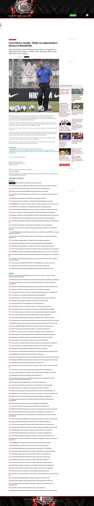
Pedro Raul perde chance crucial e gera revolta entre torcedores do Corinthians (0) (30, 306)
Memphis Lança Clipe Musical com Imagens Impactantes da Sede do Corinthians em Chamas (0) (33, 286)
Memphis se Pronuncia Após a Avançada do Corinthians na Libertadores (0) (28, 300)
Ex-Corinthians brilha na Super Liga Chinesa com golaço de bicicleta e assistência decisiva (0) (33, 185)
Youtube (25, 15)
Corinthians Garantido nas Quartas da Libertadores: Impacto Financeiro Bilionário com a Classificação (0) (31, 484)
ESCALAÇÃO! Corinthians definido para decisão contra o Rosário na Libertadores (64, 158)
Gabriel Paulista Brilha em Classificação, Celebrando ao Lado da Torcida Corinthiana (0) (31, 435)
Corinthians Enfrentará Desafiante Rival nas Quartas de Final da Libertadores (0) (29, 456)
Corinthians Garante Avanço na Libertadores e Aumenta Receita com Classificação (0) (30, 385)
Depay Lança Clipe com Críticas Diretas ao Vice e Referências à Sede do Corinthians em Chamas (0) (34, 279)
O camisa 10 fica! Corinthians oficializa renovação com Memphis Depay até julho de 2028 (65, 128)
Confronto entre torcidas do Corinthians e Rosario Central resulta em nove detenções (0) (31, 424)
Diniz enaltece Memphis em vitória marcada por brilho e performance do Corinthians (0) (31, 468)
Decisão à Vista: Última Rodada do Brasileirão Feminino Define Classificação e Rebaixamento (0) (33, 351)
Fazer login (73, 15)
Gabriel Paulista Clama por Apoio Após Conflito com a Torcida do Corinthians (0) (29, 328)
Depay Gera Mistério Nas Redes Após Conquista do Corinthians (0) (26, 362)
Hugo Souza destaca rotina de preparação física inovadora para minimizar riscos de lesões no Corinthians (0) (32, 415)
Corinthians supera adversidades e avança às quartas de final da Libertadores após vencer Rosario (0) (34, 474)
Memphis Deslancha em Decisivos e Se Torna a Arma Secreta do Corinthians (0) (29, 265)
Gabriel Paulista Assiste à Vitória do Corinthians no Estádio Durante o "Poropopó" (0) (30, 430)
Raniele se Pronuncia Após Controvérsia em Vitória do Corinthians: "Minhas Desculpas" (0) (32, 390)
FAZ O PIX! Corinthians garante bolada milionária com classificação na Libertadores (64, 143)
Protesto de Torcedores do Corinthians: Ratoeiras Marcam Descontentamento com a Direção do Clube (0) (33, 228)
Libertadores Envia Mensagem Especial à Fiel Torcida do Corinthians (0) (27, 382)
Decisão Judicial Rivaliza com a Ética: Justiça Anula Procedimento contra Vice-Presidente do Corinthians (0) (32, 283)
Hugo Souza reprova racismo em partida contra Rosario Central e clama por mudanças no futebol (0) (33, 366)
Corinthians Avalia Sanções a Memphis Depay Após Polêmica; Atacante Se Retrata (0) (30, 225)
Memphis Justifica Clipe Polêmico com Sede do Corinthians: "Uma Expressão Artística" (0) (32, 246)
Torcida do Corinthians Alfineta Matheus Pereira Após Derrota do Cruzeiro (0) (28, 191)
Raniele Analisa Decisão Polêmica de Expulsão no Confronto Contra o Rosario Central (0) (31, 317)
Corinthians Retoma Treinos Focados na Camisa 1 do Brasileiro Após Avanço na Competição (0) (33, 292)
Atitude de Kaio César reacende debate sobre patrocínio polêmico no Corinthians (76, 127)
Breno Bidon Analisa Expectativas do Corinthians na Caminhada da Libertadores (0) (30, 432)
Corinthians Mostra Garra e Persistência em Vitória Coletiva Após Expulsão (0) (29, 459)
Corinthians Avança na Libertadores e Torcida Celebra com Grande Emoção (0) (29, 470)
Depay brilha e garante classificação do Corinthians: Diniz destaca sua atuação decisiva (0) (32, 451)
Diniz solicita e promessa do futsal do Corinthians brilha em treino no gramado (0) (30, 314)
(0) (27, 198)
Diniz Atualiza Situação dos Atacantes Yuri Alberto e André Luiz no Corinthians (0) (29, 454)
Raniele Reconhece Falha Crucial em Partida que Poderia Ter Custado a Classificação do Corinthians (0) (31, 400)
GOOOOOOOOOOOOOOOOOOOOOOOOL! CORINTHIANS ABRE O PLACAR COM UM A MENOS (77, 98)
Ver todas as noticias (64, 164)
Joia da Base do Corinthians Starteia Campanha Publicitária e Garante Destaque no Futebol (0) (33, 342)
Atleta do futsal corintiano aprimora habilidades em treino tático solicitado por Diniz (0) (31, 268)
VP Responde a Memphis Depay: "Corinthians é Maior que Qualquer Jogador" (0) (29, 240)
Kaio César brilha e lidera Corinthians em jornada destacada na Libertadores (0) (29, 188)
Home (9, 15)
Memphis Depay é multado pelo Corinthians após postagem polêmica (25, 148)
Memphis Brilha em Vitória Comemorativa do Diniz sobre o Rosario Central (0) (28, 445)
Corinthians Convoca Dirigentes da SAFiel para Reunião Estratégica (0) (27, 295)
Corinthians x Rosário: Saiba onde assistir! (64, 93)
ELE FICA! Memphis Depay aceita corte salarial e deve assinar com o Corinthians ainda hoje (77, 159)
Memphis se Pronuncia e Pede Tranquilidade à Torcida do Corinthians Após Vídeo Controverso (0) (33, 215)
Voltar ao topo (47, 503)
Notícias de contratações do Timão (17, 163)
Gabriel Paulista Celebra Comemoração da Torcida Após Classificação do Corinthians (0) (31, 465)
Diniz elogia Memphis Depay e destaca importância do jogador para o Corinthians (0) (30, 448)
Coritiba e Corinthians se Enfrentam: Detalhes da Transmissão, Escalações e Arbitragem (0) (32, 212)
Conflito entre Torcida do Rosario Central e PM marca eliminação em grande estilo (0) (30, 462)
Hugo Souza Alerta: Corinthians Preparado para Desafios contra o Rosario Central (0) (30, 345)
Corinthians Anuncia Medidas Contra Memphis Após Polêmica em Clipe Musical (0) (30, 206)
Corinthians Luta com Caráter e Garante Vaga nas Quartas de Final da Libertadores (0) (30, 369)
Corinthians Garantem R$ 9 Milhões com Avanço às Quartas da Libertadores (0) (29, 477)
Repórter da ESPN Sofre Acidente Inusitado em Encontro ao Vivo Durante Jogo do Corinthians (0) (33, 359)
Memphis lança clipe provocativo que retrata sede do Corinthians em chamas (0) (29, 289)
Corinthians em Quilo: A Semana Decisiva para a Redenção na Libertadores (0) (29, 406)
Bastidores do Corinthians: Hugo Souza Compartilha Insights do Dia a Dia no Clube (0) (31, 337)
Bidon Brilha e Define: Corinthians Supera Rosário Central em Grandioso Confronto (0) (31, 480)
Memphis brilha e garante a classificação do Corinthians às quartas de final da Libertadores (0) (33, 490)
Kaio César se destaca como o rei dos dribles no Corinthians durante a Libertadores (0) (31, 331)
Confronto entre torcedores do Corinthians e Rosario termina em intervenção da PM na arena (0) (33, 427)
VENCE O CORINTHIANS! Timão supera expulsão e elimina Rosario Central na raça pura (77, 112)
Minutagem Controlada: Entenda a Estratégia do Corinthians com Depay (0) (28, 348)
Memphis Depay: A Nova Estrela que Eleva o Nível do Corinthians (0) (26, 354)
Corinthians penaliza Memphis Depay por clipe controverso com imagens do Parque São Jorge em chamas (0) (33, 195)
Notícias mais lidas (13, 164)
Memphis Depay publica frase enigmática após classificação (77, 142)
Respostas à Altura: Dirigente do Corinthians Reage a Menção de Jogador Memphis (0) (31, 243)
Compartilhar (19, 56)
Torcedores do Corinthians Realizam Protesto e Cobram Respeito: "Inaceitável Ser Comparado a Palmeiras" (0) (33, 237)
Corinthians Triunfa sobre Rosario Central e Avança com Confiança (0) (27, 487)
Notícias (14, 15)
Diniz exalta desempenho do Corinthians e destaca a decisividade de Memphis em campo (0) (32, 372)
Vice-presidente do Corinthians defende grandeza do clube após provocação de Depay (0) (31, 218)
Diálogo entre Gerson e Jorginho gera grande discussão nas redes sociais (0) (28, 387)
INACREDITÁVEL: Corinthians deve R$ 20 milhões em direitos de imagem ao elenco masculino (31, 150)
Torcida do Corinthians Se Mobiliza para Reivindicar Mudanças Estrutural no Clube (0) (30, 201)
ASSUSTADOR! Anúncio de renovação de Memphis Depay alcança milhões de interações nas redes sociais (65, 113)
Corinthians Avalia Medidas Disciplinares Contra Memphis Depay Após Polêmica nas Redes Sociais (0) (34, 221)
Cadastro (19, 15)
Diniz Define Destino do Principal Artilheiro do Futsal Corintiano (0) (26, 303)
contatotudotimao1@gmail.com (63, 499)
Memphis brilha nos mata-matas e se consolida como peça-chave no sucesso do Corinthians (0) (33, 393)
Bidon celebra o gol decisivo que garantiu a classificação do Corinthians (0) (28, 403)
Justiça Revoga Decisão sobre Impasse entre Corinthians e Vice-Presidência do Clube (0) (31, 309)
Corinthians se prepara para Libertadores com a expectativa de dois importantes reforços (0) (32, 311)
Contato (29, 15)
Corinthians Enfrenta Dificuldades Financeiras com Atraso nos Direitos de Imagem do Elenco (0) (33, 209)
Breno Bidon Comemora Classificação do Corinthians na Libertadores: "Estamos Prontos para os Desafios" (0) (33, 439)
